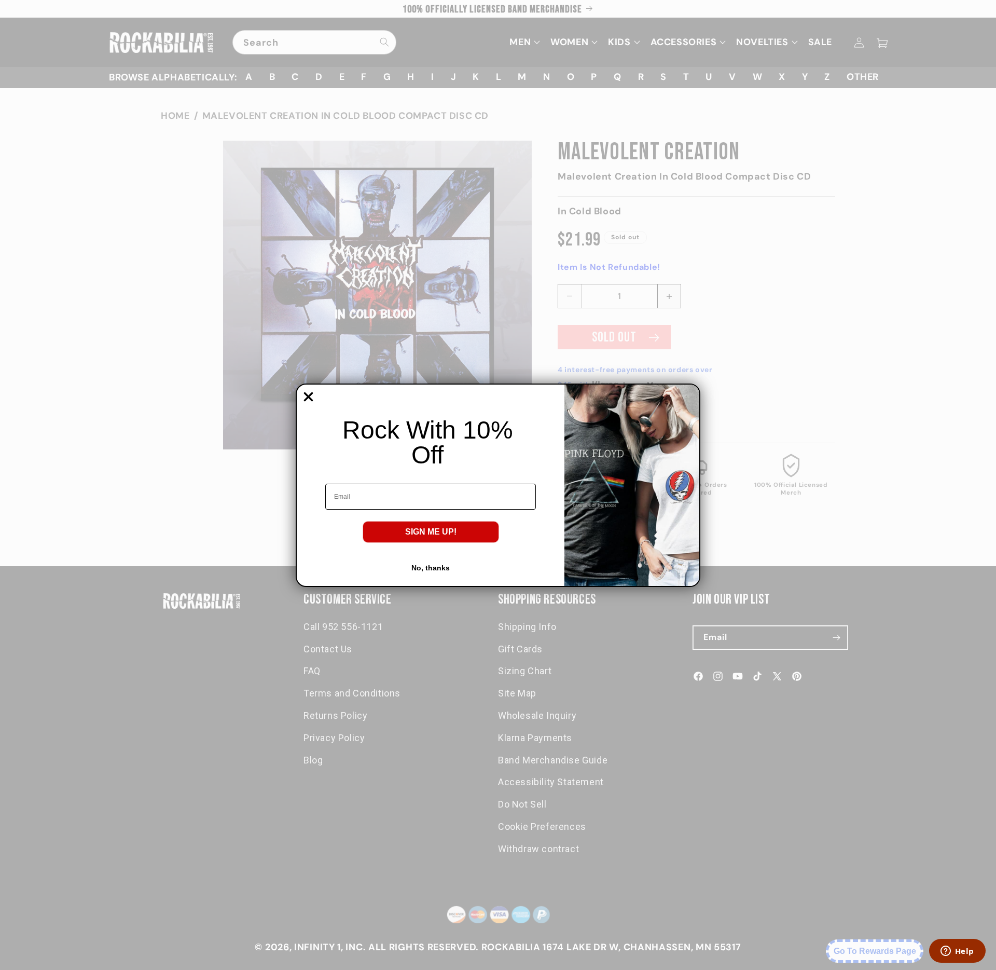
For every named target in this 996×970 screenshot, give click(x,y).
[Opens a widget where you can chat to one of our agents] (957, 952)
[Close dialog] (308, 397)
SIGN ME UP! (431, 531)
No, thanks (430, 568)
